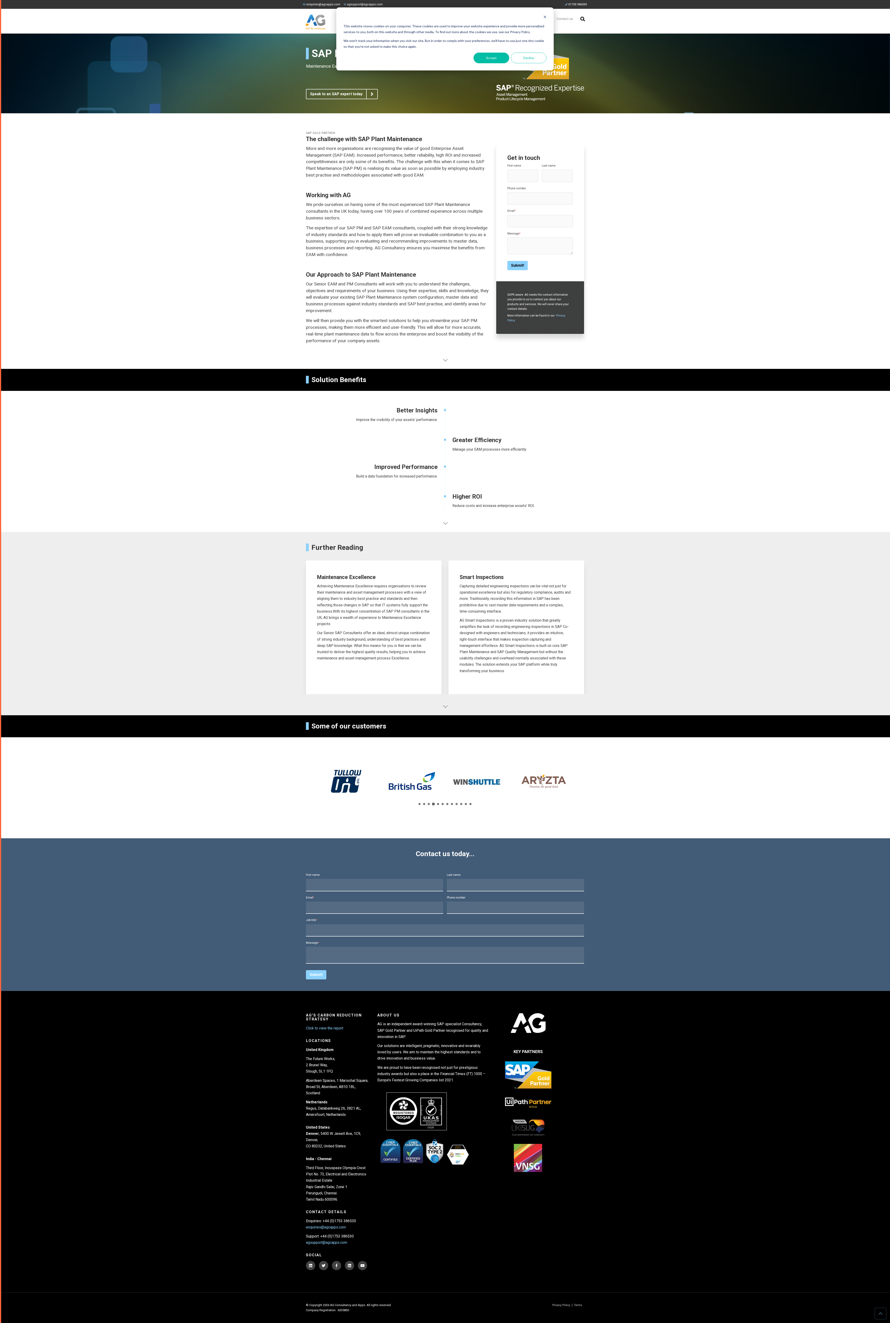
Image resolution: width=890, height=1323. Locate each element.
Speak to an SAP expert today (336, 94)
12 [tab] (470, 804)
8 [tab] (452, 804)
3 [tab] (428, 804)
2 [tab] (424, 804)
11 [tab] (465, 804)
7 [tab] (447, 804)
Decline (528, 58)
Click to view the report (324, 1028)
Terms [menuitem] (578, 1305)
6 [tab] (442, 804)
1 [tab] (419, 804)
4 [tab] (433, 804)
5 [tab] (438, 804)
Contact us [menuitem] (564, 19)
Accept (491, 58)
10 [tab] (461, 804)
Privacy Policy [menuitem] (561, 1305)
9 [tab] (456, 804)
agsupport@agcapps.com (365, 4)
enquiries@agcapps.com (323, 4)
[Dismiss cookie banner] (545, 17)
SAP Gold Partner (320, 133)
